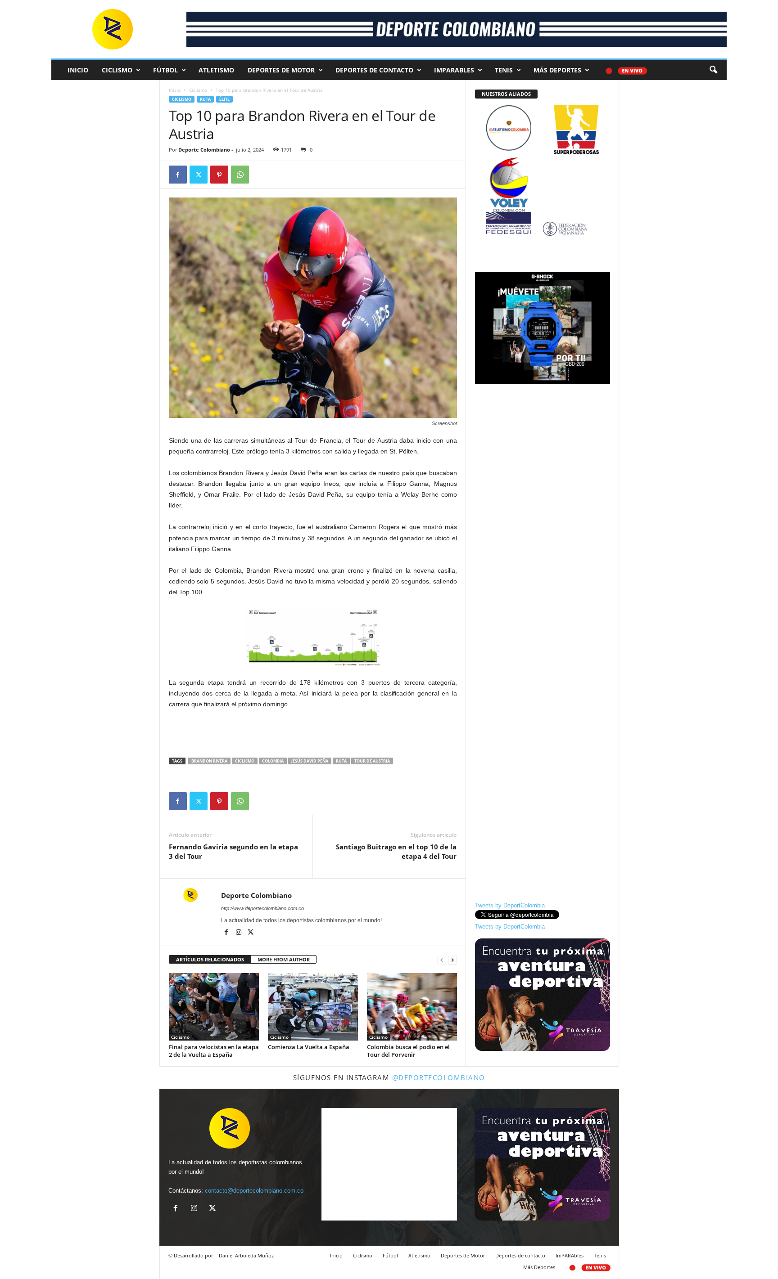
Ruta (205, 99)
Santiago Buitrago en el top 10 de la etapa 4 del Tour (396, 851)
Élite (224, 99)
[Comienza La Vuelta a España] (313, 1007)
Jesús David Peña (309, 761)
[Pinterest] (219, 175)
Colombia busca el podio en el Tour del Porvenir (408, 1051)
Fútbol (165, 70)
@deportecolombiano (438, 1077)
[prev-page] (441, 960)
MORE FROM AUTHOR (284, 959)
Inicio (78, 70)
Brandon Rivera (209, 761)
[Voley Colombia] (542, 163)
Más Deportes (557, 70)
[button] (713, 70)
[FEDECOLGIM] (542, 228)
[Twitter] (199, 175)
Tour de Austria (372, 761)
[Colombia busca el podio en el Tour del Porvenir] (412, 1007)
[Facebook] (178, 175)
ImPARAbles (454, 70)
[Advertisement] (313, 734)
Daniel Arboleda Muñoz (246, 1255)
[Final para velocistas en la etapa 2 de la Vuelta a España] (214, 1007)
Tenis (504, 70)
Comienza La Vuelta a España (308, 1047)
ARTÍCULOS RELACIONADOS (210, 959)
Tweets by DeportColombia (510, 905)
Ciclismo (117, 70)
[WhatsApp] (240, 175)
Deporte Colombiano (204, 149)
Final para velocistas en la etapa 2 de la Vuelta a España (214, 1051)
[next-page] (452, 960)
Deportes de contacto (374, 70)
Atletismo (216, 70)
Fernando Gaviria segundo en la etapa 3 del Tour (233, 851)
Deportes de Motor (281, 70)
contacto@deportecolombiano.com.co (254, 1190)
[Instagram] (239, 933)
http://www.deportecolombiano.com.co (262, 908)
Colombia (273, 761)
